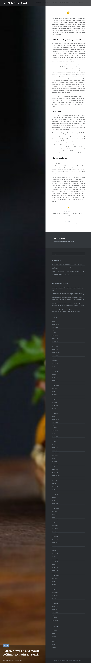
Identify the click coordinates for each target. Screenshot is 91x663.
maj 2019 (54, 522)
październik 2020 (55, 475)
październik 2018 (55, 542)
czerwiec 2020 (55, 486)
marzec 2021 (55, 469)
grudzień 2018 (55, 536)
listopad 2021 (55, 450)
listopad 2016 (55, 606)
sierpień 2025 (55, 330)
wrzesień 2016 (55, 612)
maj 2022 (54, 433)
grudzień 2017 (55, 570)
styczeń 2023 (55, 411)
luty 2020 (54, 497)
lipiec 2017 (54, 584)
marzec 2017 (55, 595)
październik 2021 (55, 452)
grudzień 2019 (55, 503)
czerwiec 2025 (55, 335)
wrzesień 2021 (55, 455)
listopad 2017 (55, 573)
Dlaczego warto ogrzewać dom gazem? (71, 311)
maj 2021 (54, 466)
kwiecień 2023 (55, 402)
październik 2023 (55, 385)
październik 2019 (55, 508)
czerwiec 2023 (55, 397)
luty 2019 (54, 531)
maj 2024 (54, 366)
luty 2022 (54, 441)
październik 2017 (55, 575)
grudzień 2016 (55, 603)
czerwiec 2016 (55, 620)
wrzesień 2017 (55, 578)
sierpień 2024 (55, 357)
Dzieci (81, 2)
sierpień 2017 (55, 581)
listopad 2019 (55, 506)
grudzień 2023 (55, 380)
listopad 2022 (55, 416)
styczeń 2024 (55, 377)
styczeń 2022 (55, 444)
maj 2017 (54, 589)
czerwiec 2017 (55, 587)
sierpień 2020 (55, 480)
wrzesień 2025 (55, 327)
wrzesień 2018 (55, 545)
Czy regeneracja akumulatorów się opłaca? (61, 274)
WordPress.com (78, 660)
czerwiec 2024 (55, 363)
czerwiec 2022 (55, 430)
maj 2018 (54, 556)
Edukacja (75, 2)
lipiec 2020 (54, 483)
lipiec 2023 (54, 394)
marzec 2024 (55, 371)
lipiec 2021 (54, 461)
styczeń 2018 (55, 567)
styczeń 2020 (55, 500)
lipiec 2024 (54, 360)
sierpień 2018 (55, 547)
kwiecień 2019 (55, 525)
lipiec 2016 (54, 617)
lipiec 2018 (54, 550)
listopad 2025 (55, 321)
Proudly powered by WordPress (61, 660)
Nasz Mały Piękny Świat (15, 3)
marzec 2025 (55, 341)
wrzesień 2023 (55, 388)
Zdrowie (38, 2)
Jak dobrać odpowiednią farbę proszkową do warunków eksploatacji (67, 264)
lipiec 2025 (54, 332)
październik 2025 (55, 324)
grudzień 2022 (55, 413)
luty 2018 (54, 564)
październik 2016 (55, 609)
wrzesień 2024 (55, 355)
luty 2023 (54, 408)
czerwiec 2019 (55, 520)
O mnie (86, 2)
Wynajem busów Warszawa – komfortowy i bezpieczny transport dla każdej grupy (67, 267)
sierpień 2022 (55, 425)
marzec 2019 (55, 528)
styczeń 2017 (55, 601)
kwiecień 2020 (55, 492)
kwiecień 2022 (55, 436)
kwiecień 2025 (55, 338)
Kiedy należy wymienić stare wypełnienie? (61, 277)
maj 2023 (54, 399)
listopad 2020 (55, 472)
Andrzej (9, 660)
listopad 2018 (55, 539)
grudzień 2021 (55, 447)
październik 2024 (55, 352)
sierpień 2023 (55, 391)
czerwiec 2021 (55, 464)
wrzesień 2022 (55, 422)
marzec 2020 (55, 494)
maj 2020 (54, 489)
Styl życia (55, 2)
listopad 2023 (55, 383)
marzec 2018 (55, 561)
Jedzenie (62, 2)
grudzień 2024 (55, 349)
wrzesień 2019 (55, 511)
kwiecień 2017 (55, 592)
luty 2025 (54, 344)
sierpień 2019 (55, 514)
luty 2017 (54, 598)
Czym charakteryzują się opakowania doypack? (73, 294)
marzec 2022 (55, 439)
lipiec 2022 (54, 427)
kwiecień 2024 (55, 369)
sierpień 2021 (55, 458)
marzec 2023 (55, 405)
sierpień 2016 (55, 615)
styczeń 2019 (55, 533)
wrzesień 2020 (55, 478)
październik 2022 (55, 419)
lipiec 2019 (54, 517)
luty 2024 (54, 374)
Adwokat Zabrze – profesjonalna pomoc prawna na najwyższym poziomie (68, 271)
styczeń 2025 (55, 346)
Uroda (68, 2)
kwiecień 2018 (55, 559)
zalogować (59, 241)
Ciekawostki (46, 2)
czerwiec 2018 (55, 553)
